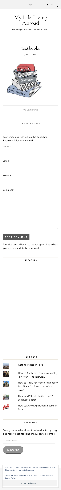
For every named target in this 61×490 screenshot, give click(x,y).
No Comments (30, 109)
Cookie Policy (10, 478)
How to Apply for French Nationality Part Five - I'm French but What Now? (38, 386)
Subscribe (13, 449)
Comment (8, 189)
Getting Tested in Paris (30, 364)
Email (6, 160)
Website (7, 175)
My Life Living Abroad (30, 20)
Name (7, 146)
